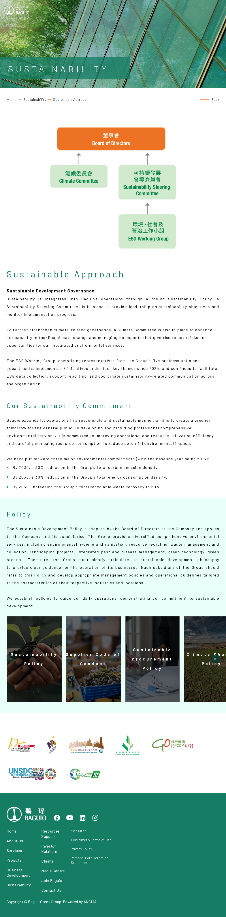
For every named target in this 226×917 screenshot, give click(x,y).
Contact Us (51, 890)
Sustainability (34, 99)
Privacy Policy (81, 849)
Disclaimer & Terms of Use (91, 840)
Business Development (18, 872)
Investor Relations (49, 849)
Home (12, 99)
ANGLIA (90, 901)
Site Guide (79, 831)
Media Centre (53, 870)
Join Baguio (51, 880)
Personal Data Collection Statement (90, 860)
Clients (47, 861)
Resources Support (50, 834)
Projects (14, 860)
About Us (15, 840)
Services (14, 850)
